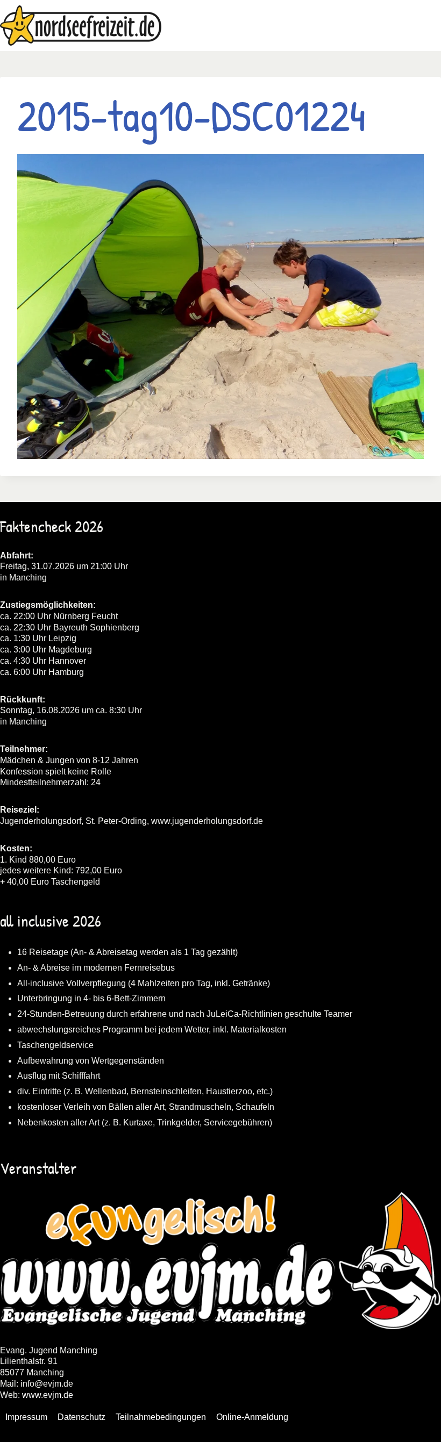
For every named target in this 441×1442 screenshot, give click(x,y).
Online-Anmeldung (252, 1417)
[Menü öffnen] (431, 25)
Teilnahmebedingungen (161, 1417)
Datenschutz (81, 1417)
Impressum (26, 1417)
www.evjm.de (47, 1395)
